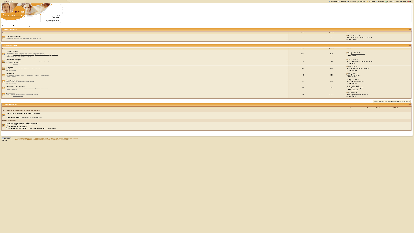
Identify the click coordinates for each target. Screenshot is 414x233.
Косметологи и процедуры (15, 86)
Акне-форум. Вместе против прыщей (16, 26)
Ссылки (389, 1)
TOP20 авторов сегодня (383, 107)
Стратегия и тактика (27, 55)
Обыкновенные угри (10, 45)
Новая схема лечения (358, 54)
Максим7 (15, 64)
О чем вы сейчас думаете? (360, 94)
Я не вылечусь (355, 75)
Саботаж (354, 83)
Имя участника (37, 117)
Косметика (16, 62)
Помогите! (9, 67)
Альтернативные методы (43, 55)
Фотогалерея (352, 1)
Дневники (343, 1)
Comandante (24, 56)
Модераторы (371, 107)
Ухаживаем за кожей (13, 59)
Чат (410, 1)
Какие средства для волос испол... (362, 61)
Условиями (66, 139)
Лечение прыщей (12, 51)
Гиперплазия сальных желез (360, 68)
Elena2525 (355, 90)
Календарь (381, 1)
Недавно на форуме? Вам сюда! (361, 37)
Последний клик (26, 117)
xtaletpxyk (23, 127)
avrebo (354, 56)
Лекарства (16, 55)
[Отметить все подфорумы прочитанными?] (3, 55)
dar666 (354, 63)
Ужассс (354, 77)
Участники (362, 1)
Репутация (372, 1)
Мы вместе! (10, 73)
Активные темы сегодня (357, 107)
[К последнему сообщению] (347, 35)
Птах (29, 56)
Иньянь (354, 96)
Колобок (354, 70)
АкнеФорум (334, 1)
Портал (397, 1)
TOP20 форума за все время (402, 107)
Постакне (55, 55)
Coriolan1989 (16, 56)
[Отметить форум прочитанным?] (3, 38)
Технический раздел (10, 29)
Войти (58, 15)
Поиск (404, 1)
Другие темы (10, 93)
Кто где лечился (12, 80)
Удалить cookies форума (380, 101)
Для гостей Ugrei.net (13, 36)
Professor (355, 39)
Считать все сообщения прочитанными (399, 101)
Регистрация (56, 17)
